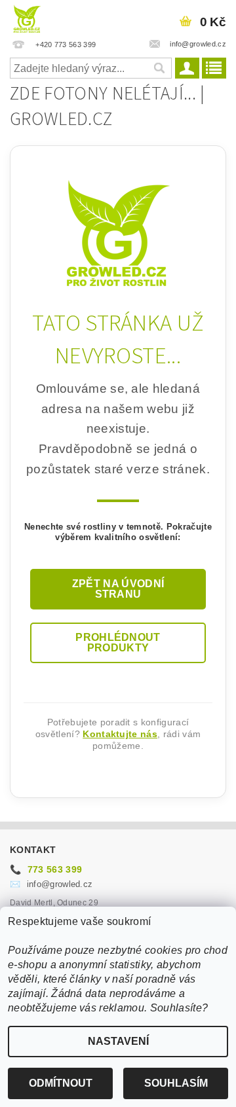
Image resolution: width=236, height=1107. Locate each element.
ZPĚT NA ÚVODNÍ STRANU (118, 589)
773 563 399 (46, 869)
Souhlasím (176, 1083)
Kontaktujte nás (120, 734)
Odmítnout (60, 1083)
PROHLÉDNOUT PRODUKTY (118, 642)
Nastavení (118, 1041)
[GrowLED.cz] (118, 232)
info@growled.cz (51, 884)
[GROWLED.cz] (27, 17)
